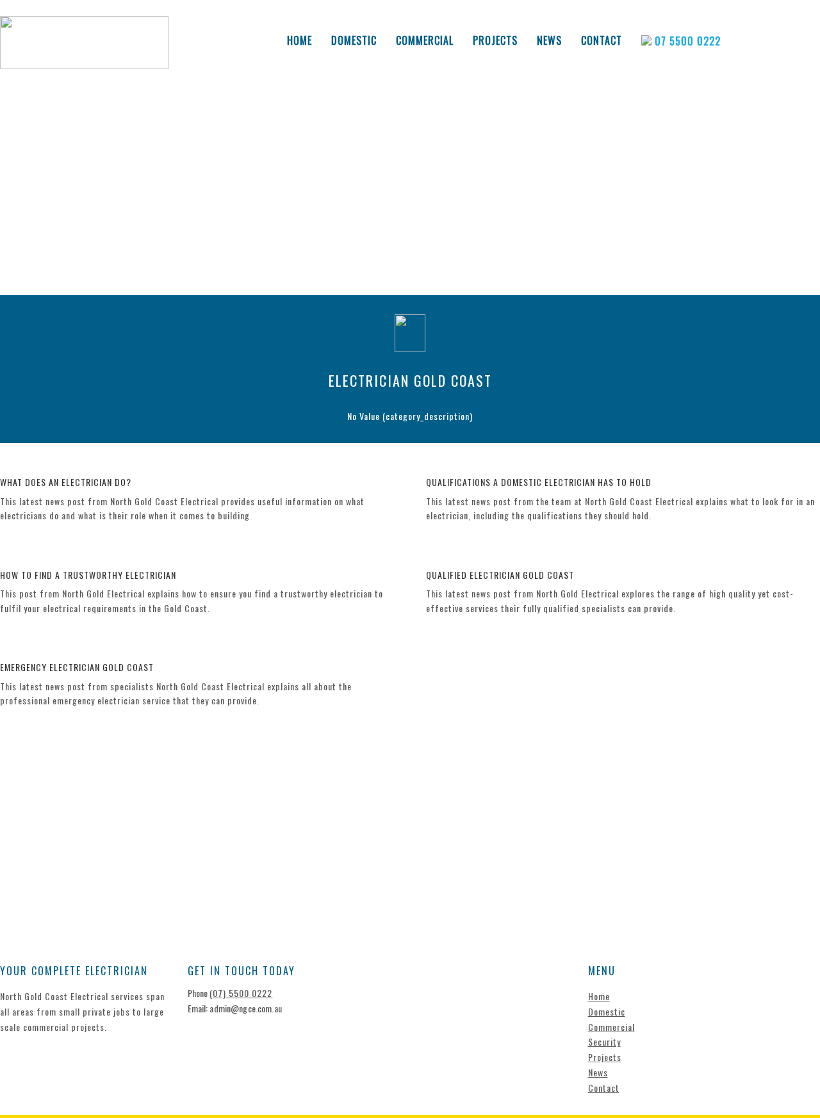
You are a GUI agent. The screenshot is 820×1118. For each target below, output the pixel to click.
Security (604, 1041)
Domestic (354, 40)
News (549, 40)
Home (299, 40)
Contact (601, 40)
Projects (495, 40)
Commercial (425, 40)
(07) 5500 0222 (240, 993)
